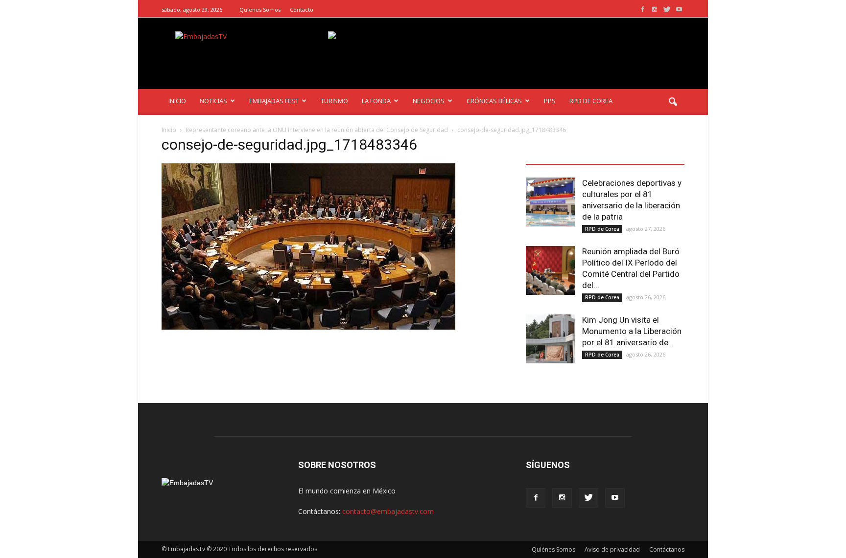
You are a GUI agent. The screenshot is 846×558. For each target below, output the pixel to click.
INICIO (177, 100)
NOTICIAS (213, 100)
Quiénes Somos (553, 549)
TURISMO (334, 100)
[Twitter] (666, 9)
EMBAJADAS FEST (274, 100)
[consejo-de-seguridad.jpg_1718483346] (308, 327)
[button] (672, 102)
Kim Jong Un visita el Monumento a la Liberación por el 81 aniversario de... (632, 331)
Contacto (301, 9)
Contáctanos (666, 549)
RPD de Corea (602, 228)
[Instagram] (654, 9)
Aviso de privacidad (612, 549)
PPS (550, 100)
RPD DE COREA (590, 100)
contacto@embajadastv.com (388, 511)
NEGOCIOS (429, 100)
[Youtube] (679, 9)
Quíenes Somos (260, 9)
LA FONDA (376, 100)
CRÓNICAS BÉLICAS (494, 100)
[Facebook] (642, 9)
